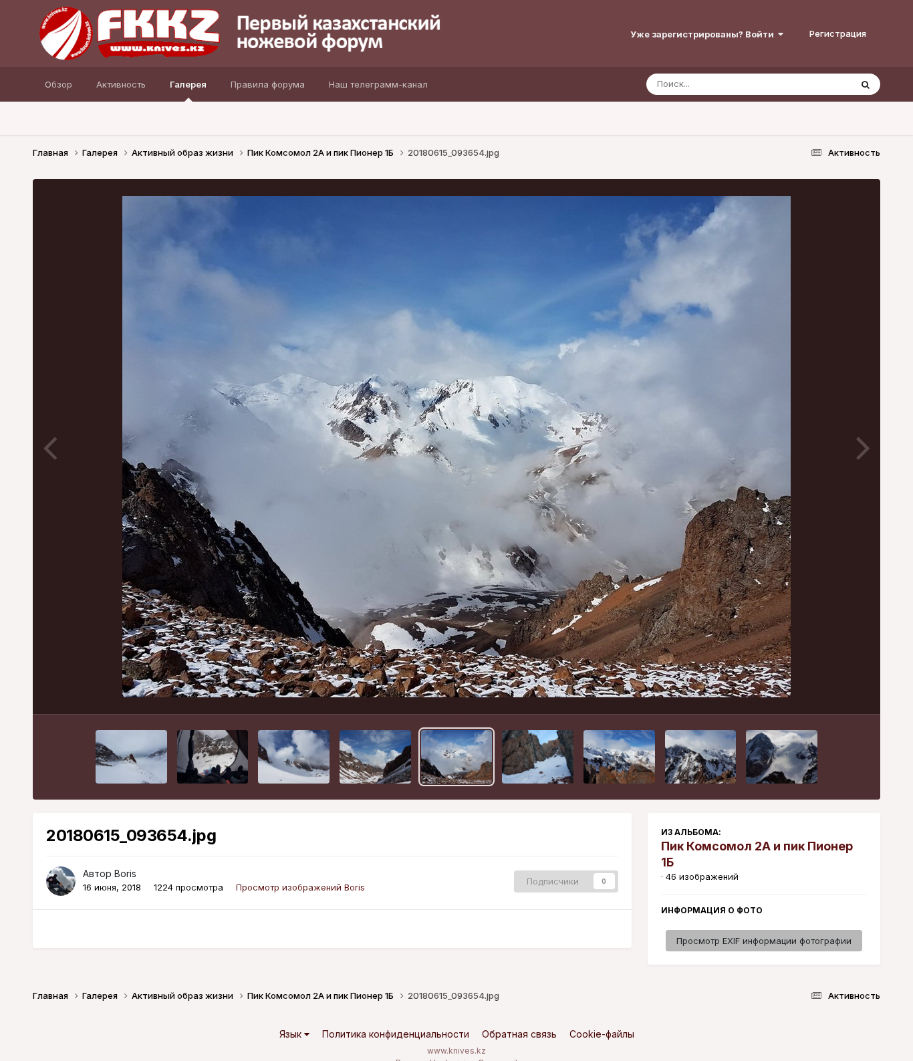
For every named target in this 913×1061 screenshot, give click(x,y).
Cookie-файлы (601, 1034)
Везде (820, 84)
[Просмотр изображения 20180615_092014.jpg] (537, 757)
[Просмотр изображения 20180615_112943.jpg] (213, 757)
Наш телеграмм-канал (378, 84)
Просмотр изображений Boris (300, 887)
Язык (291, 1034)
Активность (121, 84)
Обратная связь (519, 1034)
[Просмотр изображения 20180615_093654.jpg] (457, 757)
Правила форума (268, 84)
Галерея (188, 84)
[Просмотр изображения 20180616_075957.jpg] (131, 757)
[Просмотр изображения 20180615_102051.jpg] (294, 757)
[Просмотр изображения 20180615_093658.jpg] (375, 757)
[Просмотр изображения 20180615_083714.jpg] (619, 757)
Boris (125, 873)
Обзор (58, 84)
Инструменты (822, 690)
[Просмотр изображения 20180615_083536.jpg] (701, 757)
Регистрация (837, 33)
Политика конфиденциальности (395, 1034)
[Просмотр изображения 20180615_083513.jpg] (781, 757)
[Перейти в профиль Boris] (61, 881)
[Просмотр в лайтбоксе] (456, 446)
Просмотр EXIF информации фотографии (764, 940)
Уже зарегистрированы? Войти (704, 34)
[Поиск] (865, 84)
